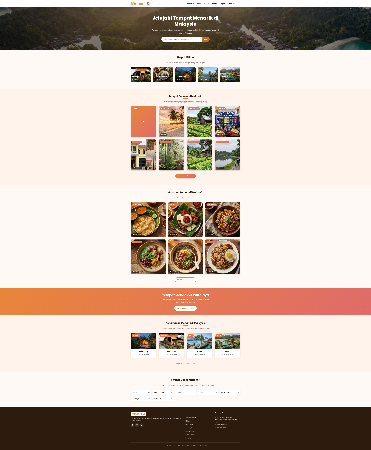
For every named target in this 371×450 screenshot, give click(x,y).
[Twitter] (141, 425)
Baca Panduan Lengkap (185, 308)
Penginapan (212, 4)
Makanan (200, 4)
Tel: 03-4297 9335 (220, 427)
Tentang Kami (190, 428)
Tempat (189, 4)
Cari (205, 39)
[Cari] (238, 4)
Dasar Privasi (190, 434)
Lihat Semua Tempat (185, 176)
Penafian (188, 438)
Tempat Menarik (191, 417)
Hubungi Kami (190, 431)
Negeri (222, 4)
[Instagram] (137, 425)
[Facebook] (132, 425)
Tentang (232, 4)
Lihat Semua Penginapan (185, 363)
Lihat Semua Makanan (185, 280)
